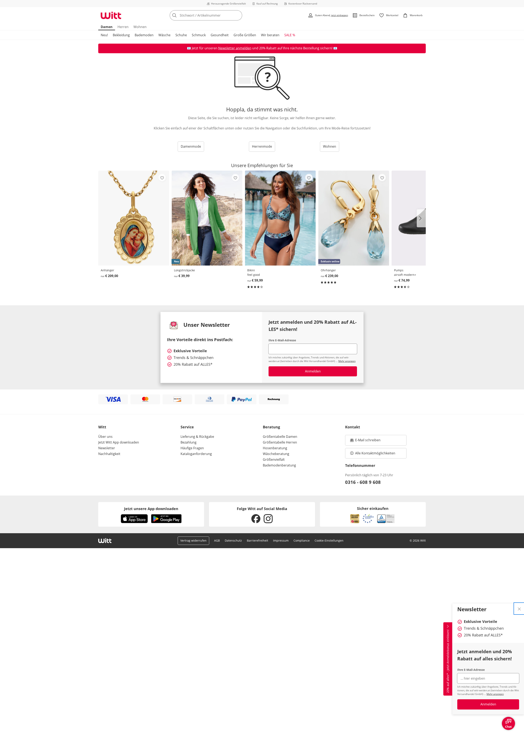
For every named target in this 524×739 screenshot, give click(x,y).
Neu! (104, 35)
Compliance (302, 540)
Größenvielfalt (274, 459)
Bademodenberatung (279, 465)
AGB (217, 540)
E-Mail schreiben (365, 441)
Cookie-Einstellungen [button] (329, 540)
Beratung (271, 426)
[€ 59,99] (280, 218)
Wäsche (164, 35)
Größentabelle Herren (280, 442)
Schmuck (199, 35)
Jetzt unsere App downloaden (151, 508)
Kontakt (352, 426)
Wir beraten (270, 35)
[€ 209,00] (133, 218)
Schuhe (181, 35)
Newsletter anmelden (234, 48)
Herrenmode (262, 146)
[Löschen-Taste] (237, 15)
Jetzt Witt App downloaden (118, 442)
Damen (107, 27)
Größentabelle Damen (280, 436)
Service (187, 426)
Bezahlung (188, 442)
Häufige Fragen (192, 448)
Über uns (105, 436)
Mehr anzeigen (495, 694)
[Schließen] (519, 608)
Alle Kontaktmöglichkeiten (375, 453)
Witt (102, 426)
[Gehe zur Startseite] (111, 15)
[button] (421, 218)
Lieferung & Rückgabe (197, 436)
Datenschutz (233, 540)
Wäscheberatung (276, 454)
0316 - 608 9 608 (363, 482)
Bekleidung (121, 35)
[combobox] (215, 15)
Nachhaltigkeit (109, 454)
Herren (123, 27)
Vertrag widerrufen (193, 540)
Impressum (281, 540)
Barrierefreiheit (257, 540)
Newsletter (106, 448)
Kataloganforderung (196, 454)
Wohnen (140, 27)
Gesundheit (220, 35)
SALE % (289, 35)
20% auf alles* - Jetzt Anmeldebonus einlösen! (448, 661)
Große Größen (245, 35)
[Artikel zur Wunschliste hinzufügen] (162, 177)
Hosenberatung (275, 448)
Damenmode (191, 146)
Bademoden (144, 35)
